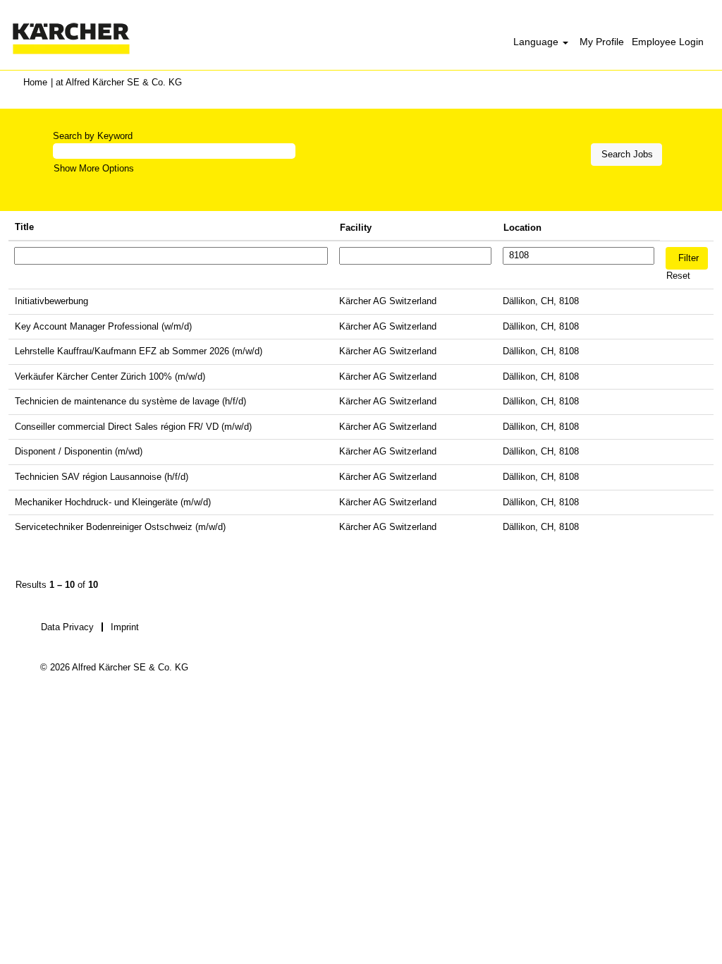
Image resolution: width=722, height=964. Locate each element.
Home (35, 82)
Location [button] (522, 227)
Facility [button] (356, 227)
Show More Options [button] (94, 168)
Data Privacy (67, 627)
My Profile (602, 41)
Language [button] (537, 41)
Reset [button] (678, 275)
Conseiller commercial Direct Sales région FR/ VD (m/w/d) (133, 426)
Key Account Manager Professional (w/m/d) (103, 326)
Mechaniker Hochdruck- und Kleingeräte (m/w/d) (113, 502)
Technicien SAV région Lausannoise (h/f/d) (101, 476)
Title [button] (24, 227)
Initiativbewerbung (51, 301)
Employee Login (668, 41)
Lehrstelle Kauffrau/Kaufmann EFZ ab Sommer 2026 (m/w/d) (138, 351)
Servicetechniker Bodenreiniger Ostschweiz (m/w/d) (120, 527)
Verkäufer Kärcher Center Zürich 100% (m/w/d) (110, 376)
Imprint (125, 627)
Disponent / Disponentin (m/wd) (78, 451)
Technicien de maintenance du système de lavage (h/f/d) (130, 401)
